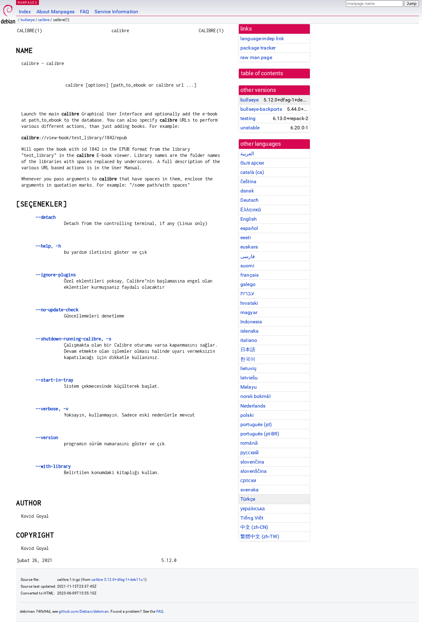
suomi (247, 266)
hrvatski (249, 303)
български (252, 163)
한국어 (247, 359)
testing (247, 118)
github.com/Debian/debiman (84, 611)
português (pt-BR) (260, 434)
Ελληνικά (250, 210)
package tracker (258, 48)
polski (247, 415)
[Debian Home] (8, 12)
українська (252, 509)
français (249, 275)
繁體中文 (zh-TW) (259, 536)
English (248, 219)
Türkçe (247, 499)
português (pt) (256, 424)
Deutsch (249, 200)
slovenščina (253, 471)
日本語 (247, 349)
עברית (247, 293)
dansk (247, 191)
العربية (247, 154)
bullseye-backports (261, 109)
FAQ (84, 12)
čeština (248, 181)
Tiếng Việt (252, 518)
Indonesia (251, 322)
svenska (249, 490)
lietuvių (248, 368)
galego (247, 284)
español (249, 228)
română (249, 443)
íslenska (249, 331)
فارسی (247, 256)
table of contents (262, 73)
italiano (248, 340)
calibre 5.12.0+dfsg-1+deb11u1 (118, 579)
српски (248, 480)
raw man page (256, 57)
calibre (43, 20)
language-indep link (262, 38)
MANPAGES (27, 2)
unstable (250, 128)
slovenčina (252, 462)
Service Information (116, 12)
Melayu (248, 387)
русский (249, 453)
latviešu (249, 378)
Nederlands (253, 406)
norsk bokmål (255, 396)
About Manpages (55, 12)
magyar (248, 312)
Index (25, 12)
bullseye (28, 20)
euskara (249, 247)
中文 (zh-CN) (254, 527)
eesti (245, 237)
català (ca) (252, 172)
